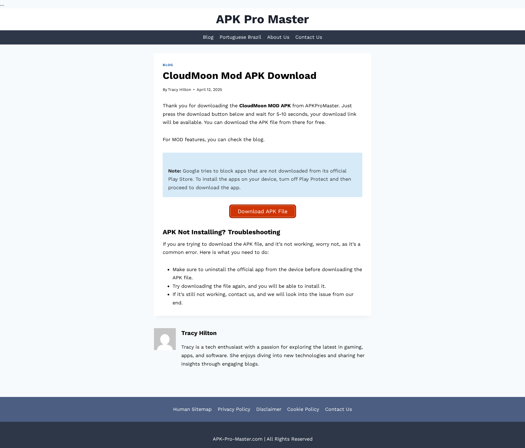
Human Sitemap (192, 409)
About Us (278, 37)
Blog (208, 37)
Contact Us (308, 37)
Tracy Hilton (179, 89)
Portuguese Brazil (240, 37)
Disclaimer (268, 409)
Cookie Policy (303, 409)
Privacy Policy (234, 409)
